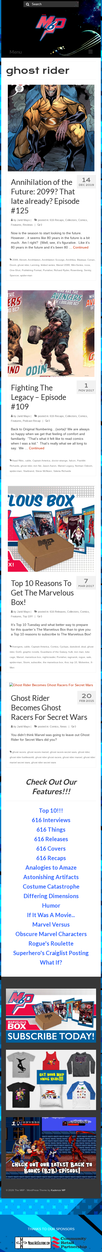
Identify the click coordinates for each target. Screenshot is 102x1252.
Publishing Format (32, 270)
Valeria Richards (62, 471)
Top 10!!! (28, 616)
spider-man (26, 275)
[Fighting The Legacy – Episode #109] (51, 333)
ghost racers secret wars (63, 752)
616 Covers (51, 848)
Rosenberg (76, 270)
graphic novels (31, 652)
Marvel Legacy (66, 465)
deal (83, 646)
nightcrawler (48, 657)
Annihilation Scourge (53, 259)
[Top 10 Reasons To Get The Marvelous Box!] (51, 529)
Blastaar (81, 259)
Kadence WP (58, 1190)
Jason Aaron (49, 465)
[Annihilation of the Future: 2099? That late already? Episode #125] (51, 128)
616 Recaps (57, 220)
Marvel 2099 (63, 265)
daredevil (75, 646)
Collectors (71, 220)
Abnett (23, 259)
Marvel (20, 657)
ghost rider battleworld (22, 757)
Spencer (14, 275)
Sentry (87, 270)
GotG (19, 652)
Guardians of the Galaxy (53, 652)
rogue (82, 657)
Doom (13, 265)
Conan (91, 259)
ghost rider (23, 265)
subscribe (36, 662)
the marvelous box (53, 662)
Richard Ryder (61, 270)
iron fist (37, 465)
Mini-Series (77, 265)
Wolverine (84, 662)
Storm (26, 662)
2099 (15, 259)
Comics (82, 220)
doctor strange (60, 460)
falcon (72, 460)
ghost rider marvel (72, 757)
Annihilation (34, 259)
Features (16, 224)
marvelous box (33, 657)
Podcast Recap (32, 420)
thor (67, 662)
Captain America (41, 460)
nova (87, 265)
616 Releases (58, 611)
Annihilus (71, 259)
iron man (79, 652)
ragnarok (72, 657)
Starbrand (28, 471)
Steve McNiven (44, 471)
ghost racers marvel (38, 752)
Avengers (17, 646)
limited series (48, 265)
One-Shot (15, 270)
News (63, 726)
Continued (80, 247)
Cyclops (64, 646)
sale (89, 657)
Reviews (28, 224)
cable (28, 460)
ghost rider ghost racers (48, 757)
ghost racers (19, 752)
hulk (70, 652)
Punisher (47, 270)
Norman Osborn (83, 465)
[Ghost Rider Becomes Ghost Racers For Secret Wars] (51, 685)
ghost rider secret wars (43, 762)
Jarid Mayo (23, 220)
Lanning (34, 265)
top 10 (73, 662)
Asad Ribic (18, 460)
